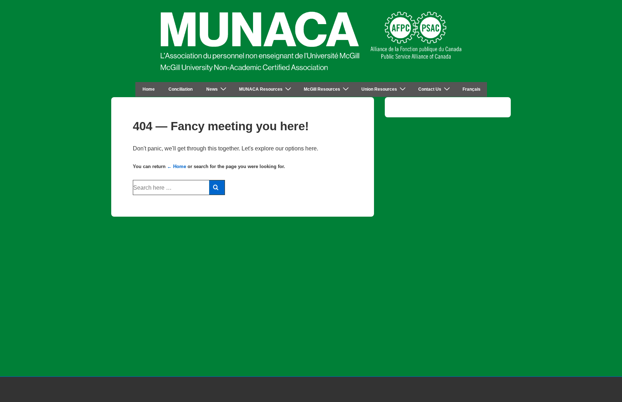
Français (472, 89)
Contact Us (429, 89)
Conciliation (180, 89)
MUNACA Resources (261, 89)
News (212, 89)
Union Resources (379, 89)
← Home (176, 166)
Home (149, 89)
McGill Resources (322, 89)
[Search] (217, 187)
